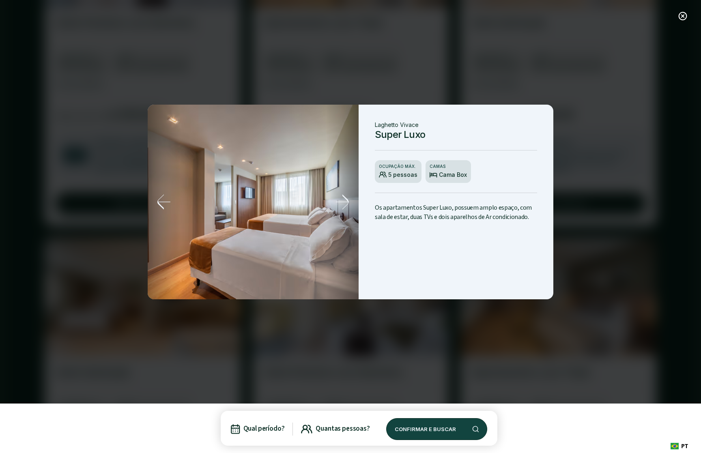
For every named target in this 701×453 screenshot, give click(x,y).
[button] (164, 202)
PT (684, 446)
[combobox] (679, 446)
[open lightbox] (253, 202)
